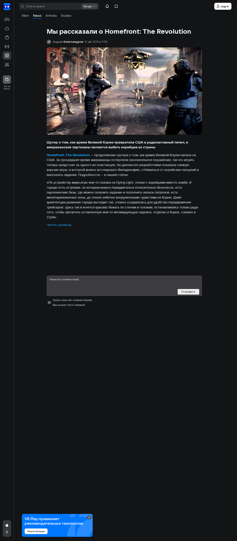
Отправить (188, 291)
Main (25, 16)
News (37, 16)
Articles (51, 16)
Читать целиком (59, 225)
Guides (66, 16)
